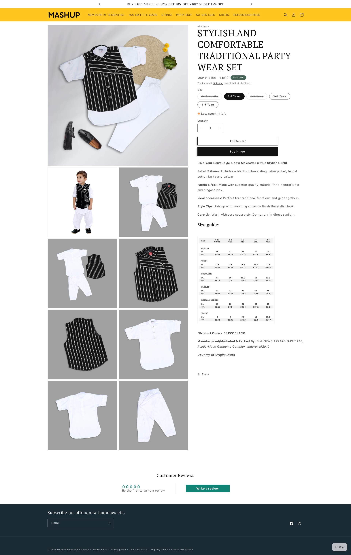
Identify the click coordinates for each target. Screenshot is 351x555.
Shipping (218, 83)
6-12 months (211, 97)
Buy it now (238, 151)
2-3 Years (258, 97)
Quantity (202, 120)
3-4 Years (279, 96)
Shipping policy (159, 549)
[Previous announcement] (99, 4)
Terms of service (138, 549)
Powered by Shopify (78, 549)
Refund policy (100, 549)
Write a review (207, 488)
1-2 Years (234, 96)
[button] (286, 15)
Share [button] (205, 374)
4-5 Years (208, 104)
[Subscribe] (109, 523)
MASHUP (62, 549)
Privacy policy (118, 549)
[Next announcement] (252, 4)
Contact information (182, 549)
